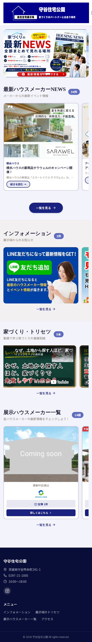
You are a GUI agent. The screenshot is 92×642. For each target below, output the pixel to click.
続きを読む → (54, 180)
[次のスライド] (83, 53)
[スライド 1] (42, 74)
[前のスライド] (9, 53)
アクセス (47, 619)
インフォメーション (16, 612)
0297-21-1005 (18, 575)
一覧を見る (43, 208)
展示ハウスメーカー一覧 (19, 619)
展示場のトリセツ (47, 612)
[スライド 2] (47, 74)
